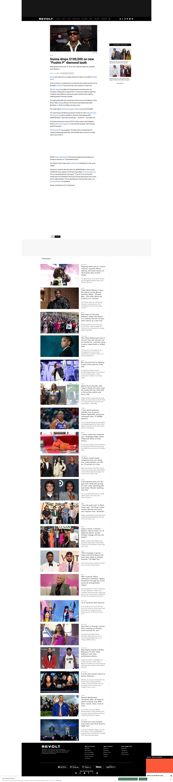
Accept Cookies (143, 779)
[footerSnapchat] (84, 774)
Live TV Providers (89, 752)
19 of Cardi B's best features (92, 603)
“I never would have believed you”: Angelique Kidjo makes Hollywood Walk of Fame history (92, 437)
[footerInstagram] (76, 774)
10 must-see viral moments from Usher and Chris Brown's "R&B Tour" (93, 724)
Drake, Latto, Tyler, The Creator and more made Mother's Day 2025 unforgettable (118, 62)
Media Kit (106, 754)
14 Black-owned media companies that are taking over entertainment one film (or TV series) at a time (92, 461)
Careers (106, 756)
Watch (63, 18)
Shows (58, 18)
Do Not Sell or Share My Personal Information (128, 779)
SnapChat (125, 19)
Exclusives (84, 18)
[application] (159, 766)
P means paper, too (89, 172)
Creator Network (89, 756)
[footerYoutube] (97, 774)
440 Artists (87, 758)
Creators (96, 18)
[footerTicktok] (80, 774)
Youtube (132, 19)
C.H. (52, 73)
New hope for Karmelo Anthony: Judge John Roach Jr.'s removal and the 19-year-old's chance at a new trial (93, 317)
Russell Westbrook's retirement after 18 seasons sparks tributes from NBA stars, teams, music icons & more (92, 701)
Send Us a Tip (107, 752)
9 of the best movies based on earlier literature (93, 675)
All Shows (87, 748)
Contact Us (124, 750)
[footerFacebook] (88, 774)
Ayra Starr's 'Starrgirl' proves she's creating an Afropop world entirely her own (93, 628)
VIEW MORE (120, 83)
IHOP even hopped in (62, 124)
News (90, 18)
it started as (74, 163)
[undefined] (120, 54)
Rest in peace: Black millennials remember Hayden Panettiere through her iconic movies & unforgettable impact (93, 580)
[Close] (170, 779)
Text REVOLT (124, 752)
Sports (83, 408)
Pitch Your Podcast (89, 754)
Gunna (52, 77)
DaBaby (60, 103)
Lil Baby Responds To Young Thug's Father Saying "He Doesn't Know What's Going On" (119, 79)
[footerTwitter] (93, 774)
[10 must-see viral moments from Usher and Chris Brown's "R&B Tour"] (59, 730)
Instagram (120, 19)
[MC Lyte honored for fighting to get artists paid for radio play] (59, 370)
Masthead (106, 750)
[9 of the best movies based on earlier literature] (59, 682)
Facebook (127, 19)
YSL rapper (56, 89)
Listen (68, 18)
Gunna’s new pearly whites (70, 109)
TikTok (122, 19)
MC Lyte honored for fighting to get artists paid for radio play (92, 364)
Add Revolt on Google (68, 73)
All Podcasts (88, 750)
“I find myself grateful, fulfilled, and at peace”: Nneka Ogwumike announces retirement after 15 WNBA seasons (92, 414)
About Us (106, 748)
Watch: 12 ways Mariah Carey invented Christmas (155, 776)
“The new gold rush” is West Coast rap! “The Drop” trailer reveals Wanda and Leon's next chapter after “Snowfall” (93, 508)
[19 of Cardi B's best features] (59, 611)
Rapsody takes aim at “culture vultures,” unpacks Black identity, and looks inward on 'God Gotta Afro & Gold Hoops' (93, 270)
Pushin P (59, 85)
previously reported (62, 157)
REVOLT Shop (125, 754)
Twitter (130, 19)
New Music (84, 264)
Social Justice (76, 18)
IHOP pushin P (55, 130)
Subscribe (104, 18)
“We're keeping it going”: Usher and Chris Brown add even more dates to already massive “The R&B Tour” (92, 556)
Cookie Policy (58, 780)
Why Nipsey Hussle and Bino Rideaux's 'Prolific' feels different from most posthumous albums (92, 653)
